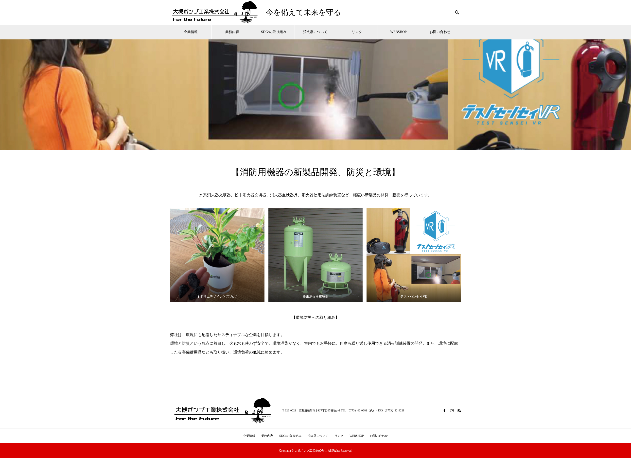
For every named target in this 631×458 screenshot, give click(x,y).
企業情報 (191, 32)
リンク (357, 32)
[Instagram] (452, 410)
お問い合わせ (440, 32)
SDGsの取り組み (273, 32)
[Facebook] (444, 410)
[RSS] (459, 410)
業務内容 (232, 32)
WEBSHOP (398, 32)
